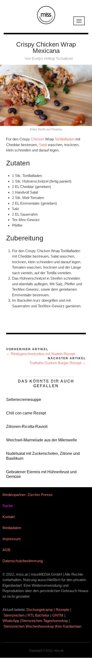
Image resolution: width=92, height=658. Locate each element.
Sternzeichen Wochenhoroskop (28, 626)
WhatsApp (10, 621)
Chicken (37, 139)
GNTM (57, 615)
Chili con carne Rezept (26, 413)
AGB (6, 550)
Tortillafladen (64, 139)
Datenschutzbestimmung (22, 561)
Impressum (11, 539)
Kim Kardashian (69, 626)
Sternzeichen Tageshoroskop (44, 621)
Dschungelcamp (39, 610)
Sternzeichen (14, 615)
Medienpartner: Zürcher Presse (27, 495)
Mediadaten (11, 528)
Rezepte (62, 610)
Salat (43, 145)
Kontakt (8, 517)
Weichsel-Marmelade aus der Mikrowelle (41, 440)
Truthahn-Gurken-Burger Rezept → (57, 363)
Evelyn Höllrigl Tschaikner (52, 58)
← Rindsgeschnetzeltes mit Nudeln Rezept (40, 354)
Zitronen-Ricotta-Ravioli (27, 426)
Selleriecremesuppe (23, 399)
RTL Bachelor (38, 615)
